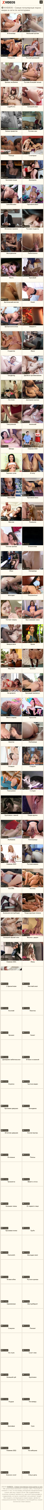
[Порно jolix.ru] (8, 3)
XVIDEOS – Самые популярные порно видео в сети (24, 1487)
